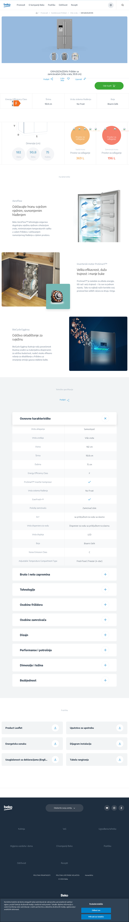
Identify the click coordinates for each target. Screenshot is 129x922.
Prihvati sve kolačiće (96, 917)
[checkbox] (89, 482)
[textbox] (89, 482)
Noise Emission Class (38, 552)
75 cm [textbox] (89, 464)
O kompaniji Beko (64, 846)
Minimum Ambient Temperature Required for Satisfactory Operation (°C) (38, 692)
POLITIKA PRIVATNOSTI (42, 875)
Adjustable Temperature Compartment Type (38, 561)
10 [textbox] (89, 692)
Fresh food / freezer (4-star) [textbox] (89, 561)
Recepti (64, 863)
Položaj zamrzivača (38, 508)
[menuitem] (21, 5)
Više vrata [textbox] (89, 438)
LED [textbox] (89, 534)
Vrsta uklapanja (38, 429)
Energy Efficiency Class (38, 473)
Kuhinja (21, 828)
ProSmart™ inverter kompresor (38, 482)
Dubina (38, 464)
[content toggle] (105, 418)
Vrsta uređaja (38, 438)
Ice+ (38, 517)
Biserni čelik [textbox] (89, 543)
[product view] (54, 56)
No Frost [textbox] (89, 490)
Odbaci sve (96, 910)
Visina (38, 446)
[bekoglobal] (7, 5)
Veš (64, 828)
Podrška (107, 846)
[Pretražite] (122, 5)
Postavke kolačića (96, 904)
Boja (38, 543)
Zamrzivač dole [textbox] (89, 508)
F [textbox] (89, 473)
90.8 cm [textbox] (89, 455)
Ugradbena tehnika (107, 828)
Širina (38, 455)
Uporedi (78, 79)
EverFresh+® (38, 499)
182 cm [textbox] (89, 447)
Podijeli (46, 79)
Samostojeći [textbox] (89, 429)
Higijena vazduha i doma (21, 846)
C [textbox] (89, 552)
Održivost (21, 863)
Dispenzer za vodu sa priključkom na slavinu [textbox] (89, 526)
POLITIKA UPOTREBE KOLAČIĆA (67, 875)
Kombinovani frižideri (59, 13)
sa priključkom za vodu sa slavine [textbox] (89, 517)
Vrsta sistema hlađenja (38, 490)
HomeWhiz (89, 875)
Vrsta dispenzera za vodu (38, 525)
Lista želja (62, 79)
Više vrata (74, 13)
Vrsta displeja (38, 534)
